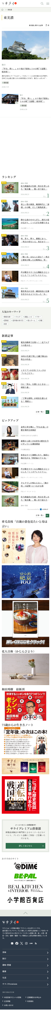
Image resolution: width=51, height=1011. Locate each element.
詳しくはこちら (25, 845)
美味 (4, 952)
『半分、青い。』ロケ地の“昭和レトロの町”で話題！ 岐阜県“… (24, 70)
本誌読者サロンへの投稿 (12, 997)
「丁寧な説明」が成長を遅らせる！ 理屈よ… (34, 400)
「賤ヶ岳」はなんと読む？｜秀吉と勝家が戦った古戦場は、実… (35, 258)
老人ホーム (31, 320)
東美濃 (6, 82)
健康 (4, 971)
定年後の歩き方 (18, 320)
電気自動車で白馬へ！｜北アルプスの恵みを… (35, 344)
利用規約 (30, 1001)
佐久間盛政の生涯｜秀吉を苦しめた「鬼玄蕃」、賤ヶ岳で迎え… (35, 187)
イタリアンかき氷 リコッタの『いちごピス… (33, 372)
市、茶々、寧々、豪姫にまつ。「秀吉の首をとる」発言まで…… (35, 240)
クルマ (18, 317)
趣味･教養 (24, 183)
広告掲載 (7, 1001)
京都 (40, 320)
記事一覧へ (40, 412)
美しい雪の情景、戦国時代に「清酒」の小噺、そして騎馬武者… (35, 206)
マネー (38, 317)
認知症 (6, 320)
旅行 (4, 64)
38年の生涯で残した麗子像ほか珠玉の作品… (34, 358)
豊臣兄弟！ (8, 317)
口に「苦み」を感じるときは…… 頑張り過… (35, 386)
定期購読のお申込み (34, 997)
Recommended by (34, 509)
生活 (4, 977)
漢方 (5, 324)
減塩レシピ (28, 317)
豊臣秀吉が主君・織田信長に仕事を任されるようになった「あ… (35, 293)
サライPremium (9, 984)
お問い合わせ (8, 1005)
